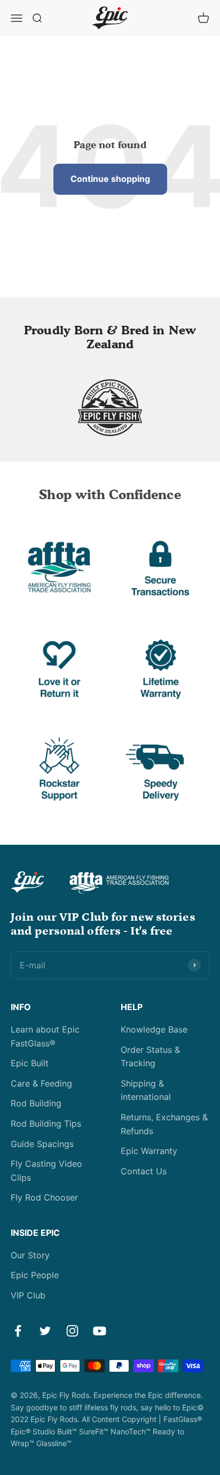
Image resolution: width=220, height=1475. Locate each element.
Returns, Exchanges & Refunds (164, 1124)
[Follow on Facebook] (18, 1331)
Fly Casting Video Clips (46, 1170)
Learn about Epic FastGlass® (45, 1036)
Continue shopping (110, 178)
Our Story (30, 1255)
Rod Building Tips (46, 1123)
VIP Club (28, 1295)
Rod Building (36, 1103)
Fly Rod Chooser (44, 1197)
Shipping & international (146, 1090)
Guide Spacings (42, 1143)
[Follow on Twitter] (45, 1331)
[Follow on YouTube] (99, 1331)
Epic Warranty (149, 1150)
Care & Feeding (41, 1083)
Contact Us (144, 1171)
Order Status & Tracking (150, 1056)
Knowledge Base (154, 1029)
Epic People (35, 1275)
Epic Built (30, 1063)
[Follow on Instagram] (72, 1331)
